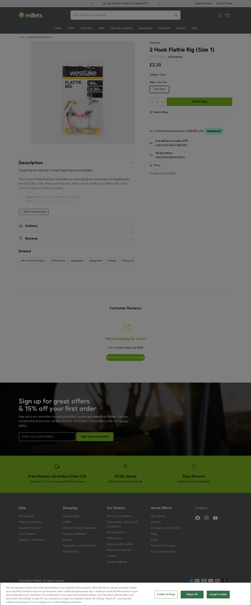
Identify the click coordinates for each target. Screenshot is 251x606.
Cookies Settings (166, 594)
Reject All (192, 594)
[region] (125, 594)
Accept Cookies (218, 594)
